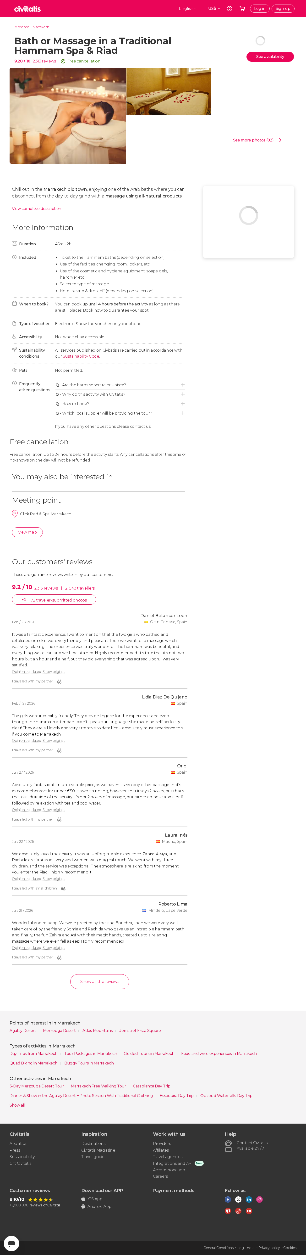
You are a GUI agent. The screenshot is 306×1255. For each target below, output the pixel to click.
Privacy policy (269, 1248)
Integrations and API (173, 1163)
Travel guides (93, 1156)
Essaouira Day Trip (177, 1095)
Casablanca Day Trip (152, 1086)
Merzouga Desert (60, 1030)
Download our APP (102, 1190)
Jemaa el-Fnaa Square (140, 1030)
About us (18, 1143)
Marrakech (41, 27)
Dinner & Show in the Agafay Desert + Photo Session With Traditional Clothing (82, 1095)
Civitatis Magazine (98, 1150)
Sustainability (22, 1156)
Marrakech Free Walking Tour (99, 1086)
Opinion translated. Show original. (38, 671)
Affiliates (161, 1150)
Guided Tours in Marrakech (149, 1053)
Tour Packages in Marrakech (91, 1053)
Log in (260, 8)
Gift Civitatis (20, 1163)
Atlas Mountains (98, 1030)
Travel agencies (167, 1156)
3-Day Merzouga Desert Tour (37, 1086)
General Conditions (218, 1248)
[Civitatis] (27, 8)
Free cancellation (84, 61)
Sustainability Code (81, 356)
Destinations (93, 1143)
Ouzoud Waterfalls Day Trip (226, 1095)
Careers (160, 1176)
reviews (49, 61)
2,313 (37, 61)
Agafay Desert (23, 1030)
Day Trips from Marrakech (34, 1053)
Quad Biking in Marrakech (34, 1063)
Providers (162, 1143)
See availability (270, 56)
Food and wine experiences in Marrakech (219, 1053)
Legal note (246, 1248)
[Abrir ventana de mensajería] (11, 1243)
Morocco (21, 27)
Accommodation (169, 1170)
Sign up (283, 8)
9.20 (22, 61)
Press (15, 1150)
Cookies (289, 1248)
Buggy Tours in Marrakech (89, 1063)
